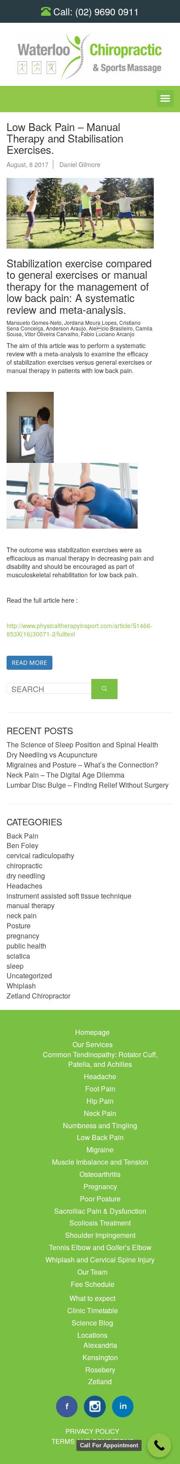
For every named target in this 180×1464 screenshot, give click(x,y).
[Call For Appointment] (159, 1445)
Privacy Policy (92, 1431)
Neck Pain (100, 1113)
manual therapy (31, 905)
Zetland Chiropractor (38, 996)
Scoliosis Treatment (100, 1223)
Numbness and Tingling (100, 1125)
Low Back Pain (100, 1137)
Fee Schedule (92, 1284)
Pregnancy (100, 1186)
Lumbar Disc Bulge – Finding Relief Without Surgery (88, 785)
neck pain (22, 915)
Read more (29, 662)
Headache (100, 1076)
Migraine (100, 1149)
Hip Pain (100, 1101)
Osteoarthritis (100, 1174)
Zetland (100, 1381)
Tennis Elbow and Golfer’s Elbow (100, 1247)
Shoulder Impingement (100, 1235)
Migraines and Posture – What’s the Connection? (82, 765)
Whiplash (21, 986)
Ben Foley (22, 845)
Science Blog (92, 1323)
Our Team (92, 1272)
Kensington (100, 1357)
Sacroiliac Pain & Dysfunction (100, 1211)
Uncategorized (29, 975)
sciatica (18, 956)
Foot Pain (100, 1089)
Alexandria (100, 1345)
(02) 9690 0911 (107, 11)
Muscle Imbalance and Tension (100, 1162)
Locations (92, 1335)
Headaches (24, 886)
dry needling (26, 876)
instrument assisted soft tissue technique (69, 896)
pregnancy (23, 936)
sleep (15, 966)
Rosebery (100, 1370)
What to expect (92, 1298)
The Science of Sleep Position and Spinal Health (82, 744)
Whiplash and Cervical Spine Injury (100, 1259)
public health (26, 946)
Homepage (92, 1032)
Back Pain (22, 836)
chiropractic (24, 865)
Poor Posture (100, 1199)
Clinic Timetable (92, 1310)
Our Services (93, 1044)
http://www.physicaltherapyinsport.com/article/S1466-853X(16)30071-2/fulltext (79, 629)
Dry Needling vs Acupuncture (52, 755)
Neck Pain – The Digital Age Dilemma (66, 775)
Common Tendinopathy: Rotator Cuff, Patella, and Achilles (100, 1059)
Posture (19, 925)
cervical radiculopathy (40, 855)
